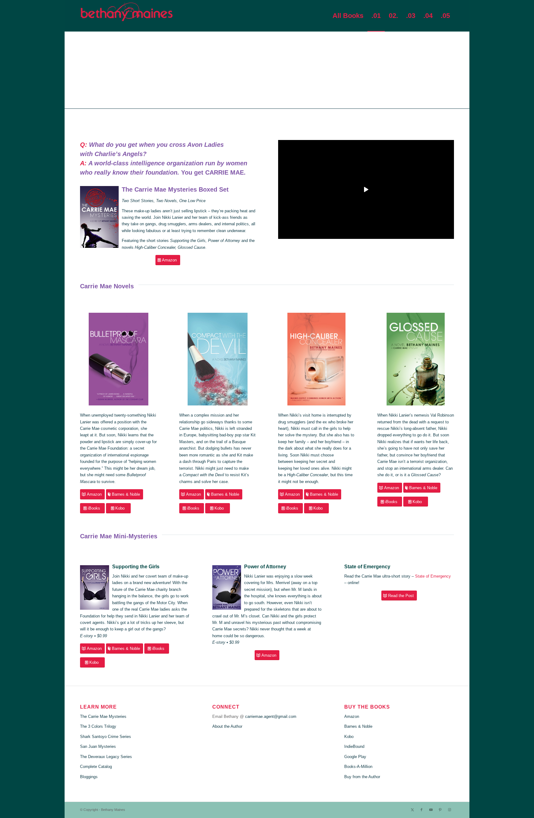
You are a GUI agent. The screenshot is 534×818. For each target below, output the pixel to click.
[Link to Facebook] (421, 809)
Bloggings (89, 776)
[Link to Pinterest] (440, 809)
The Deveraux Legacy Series (106, 756)
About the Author (227, 726)
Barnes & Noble (358, 726)
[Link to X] (412, 809)
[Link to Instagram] (449, 809)
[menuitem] (347, 15)
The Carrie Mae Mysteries (103, 716)
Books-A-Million (358, 766)
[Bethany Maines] (126, 15)
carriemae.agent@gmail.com (270, 716)
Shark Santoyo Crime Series (105, 736)
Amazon (351, 716)
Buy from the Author (362, 776)
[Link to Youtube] (430, 809)
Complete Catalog (96, 766)
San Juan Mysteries (98, 746)
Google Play (355, 756)
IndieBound (354, 746)
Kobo (349, 736)
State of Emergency (433, 576)
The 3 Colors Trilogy (98, 726)
